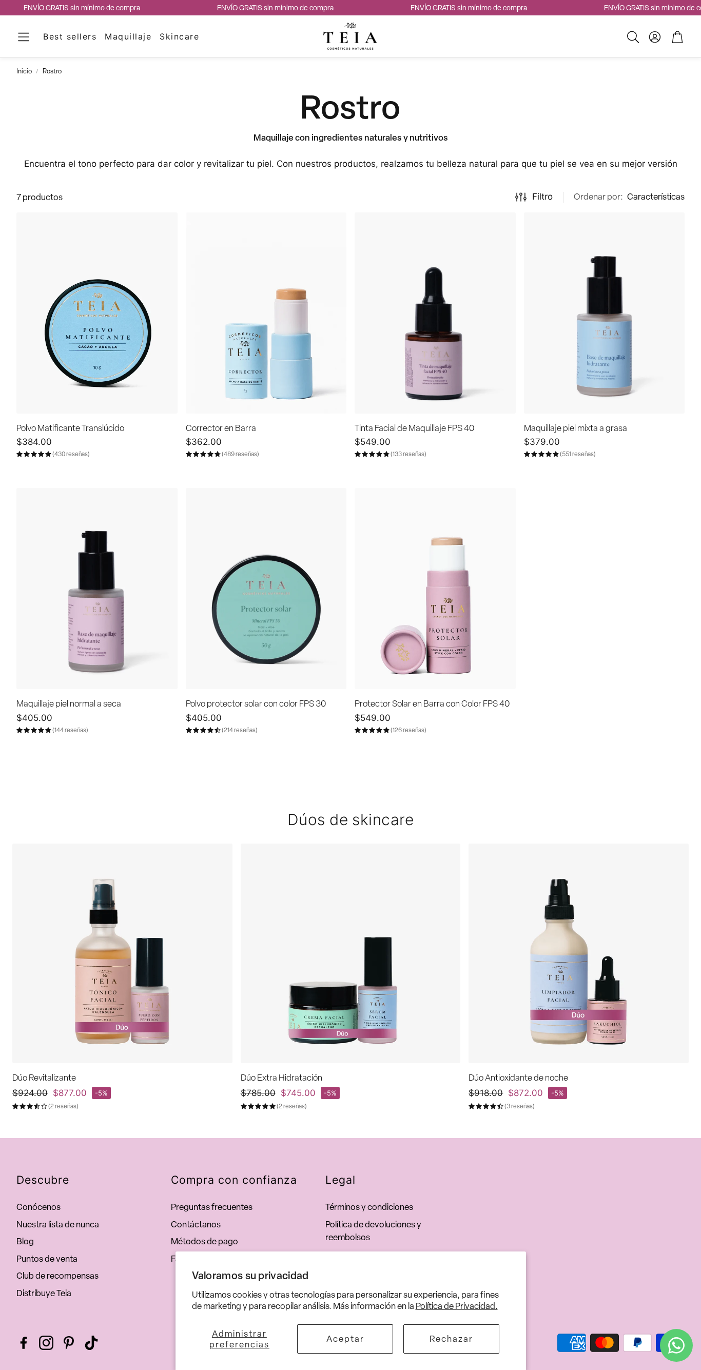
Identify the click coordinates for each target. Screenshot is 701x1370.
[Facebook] (23, 1343)
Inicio (24, 71)
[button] (23, 37)
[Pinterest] (69, 1343)
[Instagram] (46, 1343)
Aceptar (345, 1338)
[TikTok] (91, 1343)
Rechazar (451, 1338)
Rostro (52, 71)
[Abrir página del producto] (97, 313)
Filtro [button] (542, 196)
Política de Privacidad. (457, 1306)
